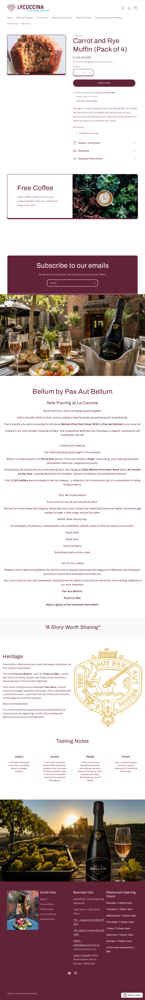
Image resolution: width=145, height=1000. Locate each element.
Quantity (76, 67)
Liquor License (81, 955)
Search (43, 899)
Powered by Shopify (30, 993)
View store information (86, 101)
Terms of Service (48, 914)
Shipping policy (47, 919)
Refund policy (46, 909)
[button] (123, 8)
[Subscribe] (94, 283)
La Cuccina (18, 993)
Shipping (89, 62)
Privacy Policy (47, 904)
